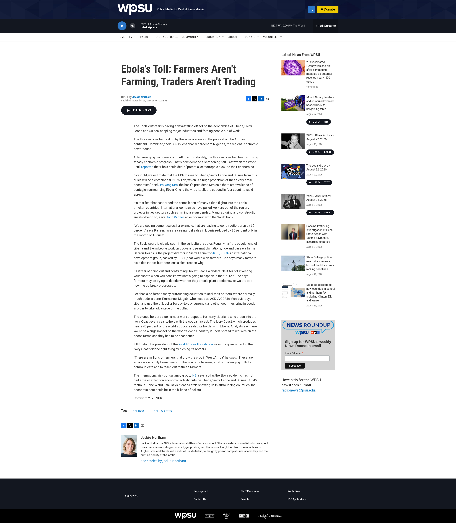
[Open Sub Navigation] (135, 37)
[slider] (138, 26)
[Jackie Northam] (129, 446)
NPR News (138, 410)
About (232, 37)
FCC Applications (297, 499)
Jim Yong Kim (168, 185)
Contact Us (200, 499)
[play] (122, 26)
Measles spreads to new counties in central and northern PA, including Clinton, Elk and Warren (320, 292)
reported (147, 167)
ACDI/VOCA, (220, 253)
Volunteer (271, 37)
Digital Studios (167, 37)
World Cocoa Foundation (195, 344)
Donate (329, 9)
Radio (144, 37)
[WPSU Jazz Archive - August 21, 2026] (293, 201)
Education (213, 37)
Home (121, 37)
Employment (201, 491)
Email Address (294, 353)
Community (190, 37)
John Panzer (175, 217)
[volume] (133, 26)
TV (130, 37)
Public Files (294, 491)
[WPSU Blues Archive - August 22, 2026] (293, 141)
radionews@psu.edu (298, 390)
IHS (194, 375)
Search (245, 499)
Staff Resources (250, 491)
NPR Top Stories (163, 410)
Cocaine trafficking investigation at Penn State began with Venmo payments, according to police (319, 233)
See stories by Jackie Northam (163, 461)
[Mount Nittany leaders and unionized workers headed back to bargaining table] (293, 103)
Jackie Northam (141, 97)
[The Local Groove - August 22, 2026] (293, 171)
